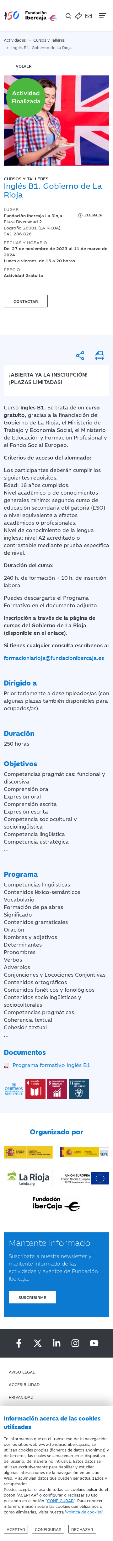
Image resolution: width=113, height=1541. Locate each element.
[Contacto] (88, 15)
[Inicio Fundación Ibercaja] (30, 15)
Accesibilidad (24, 1384)
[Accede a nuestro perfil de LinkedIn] (56, 1343)
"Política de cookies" (84, 1511)
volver (24, 66)
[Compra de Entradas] (78, 15)
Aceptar (16, 1529)
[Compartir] (80, 355)
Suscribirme (32, 1297)
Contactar (25, 301)
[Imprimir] (99, 355)
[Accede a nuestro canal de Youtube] (94, 1343)
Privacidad (21, 1397)
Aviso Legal (22, 1371)
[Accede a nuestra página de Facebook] (18, 1343)
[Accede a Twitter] (37, 1343)
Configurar (48, 1529)
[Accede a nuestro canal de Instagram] (75, 1343)
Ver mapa (92, 215)
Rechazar (82, 1529)
